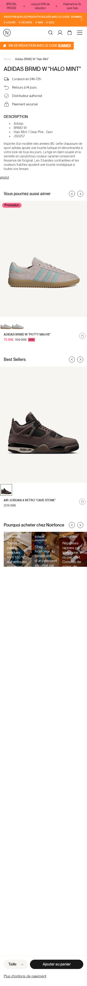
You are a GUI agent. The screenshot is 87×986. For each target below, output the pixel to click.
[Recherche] (50, 32)
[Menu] (80, 32)
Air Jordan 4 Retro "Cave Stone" (30, 500)
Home (7, 59)
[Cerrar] (81, 19)
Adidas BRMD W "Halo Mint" (32, 59)
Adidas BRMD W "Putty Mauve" (27, 334)
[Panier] (70, 32)
